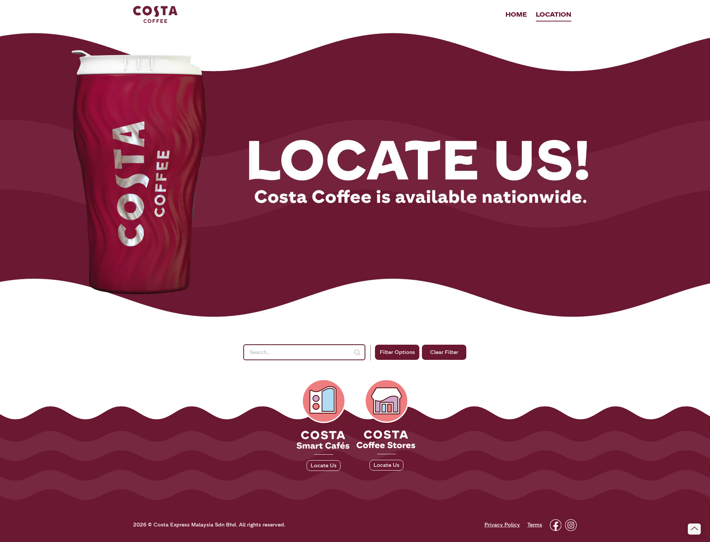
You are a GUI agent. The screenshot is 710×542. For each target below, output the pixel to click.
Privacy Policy (502, 525)
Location (553, 14)
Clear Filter (444, 352)
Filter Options (397, 352)
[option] (355, 174)
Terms (534, 525)
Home (516, 14)
